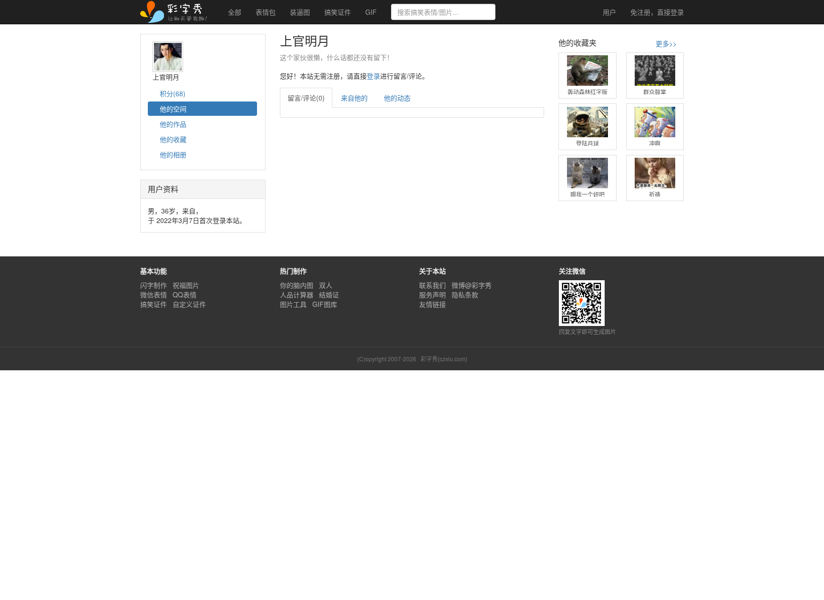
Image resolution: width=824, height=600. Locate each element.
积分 (171, 93)
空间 (173, 108)
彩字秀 (177, 12)
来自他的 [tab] (354, 97)
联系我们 (432, 285)
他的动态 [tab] (397, 97)
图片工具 (293, 304)
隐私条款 (465, 294)
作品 (173, 124)
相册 (173, 154)
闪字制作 (153, 285)
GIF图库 (324, 304)
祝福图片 (186, 285)
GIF (371, 12)
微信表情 (153, 294)
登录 (657, 12)
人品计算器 (296, 294)
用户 (608, 12)
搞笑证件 (337, 12)
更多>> (666, 43)
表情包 (266, 12)
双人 (325, 285)
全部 (234, 12)
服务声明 (432, 294)
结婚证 (329, 294)
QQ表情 (184, 294)
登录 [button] (373, 76)
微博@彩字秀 (472, 285)
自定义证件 (189, 304)
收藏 (173, 139)
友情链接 (432, 304)
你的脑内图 (296, 285)
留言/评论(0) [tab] (306, 97)
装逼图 (300, 12)
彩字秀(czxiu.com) (444, 359)
